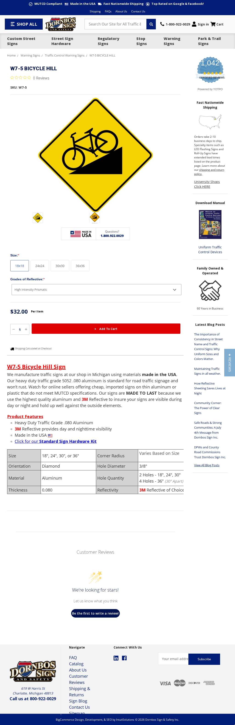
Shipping (95, 11)
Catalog (76, 663)
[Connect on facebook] (124, 658)
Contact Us (138, 11)
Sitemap (77, 713)
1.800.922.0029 (112, 235)
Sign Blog (78, 701)
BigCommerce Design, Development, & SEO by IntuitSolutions (95, 720)
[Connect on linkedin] (116, 658)
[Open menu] (13, 24)
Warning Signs (172, 41)
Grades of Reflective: (27, 279)
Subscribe (204, 659)
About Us (121, 11)
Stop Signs (141, 41)
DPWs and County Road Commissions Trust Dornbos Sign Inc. (210, 452)
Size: (14, 255)
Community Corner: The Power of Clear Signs (207, 408)
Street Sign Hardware (62, 41)
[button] (229, 362)
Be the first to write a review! (95, 613)
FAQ (73, 657)
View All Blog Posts (206, 465)
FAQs (108, 11)
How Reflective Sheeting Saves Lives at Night (210, 388)
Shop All (27, 24)
